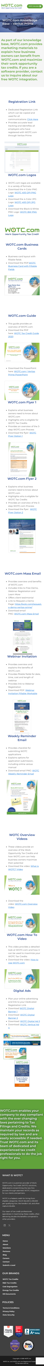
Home (5, 1241)
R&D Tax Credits (9, 1283)
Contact (6, 1262)
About (5, 1244)
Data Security (8, 1315)
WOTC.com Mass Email (26, 614)
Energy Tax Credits (11, 1290)
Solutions (7, 1248)
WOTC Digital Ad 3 (30, 1021)
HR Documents (9, 1294)
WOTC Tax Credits (10, 1279)
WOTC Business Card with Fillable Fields (22, 266)
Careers (6, 1258)
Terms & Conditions (11, 1308)
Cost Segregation (10, 1287)
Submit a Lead (9, 1265)
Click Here (32, 119)
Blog (5, 1255)
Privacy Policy (8, 1311)
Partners (6, 1251)
